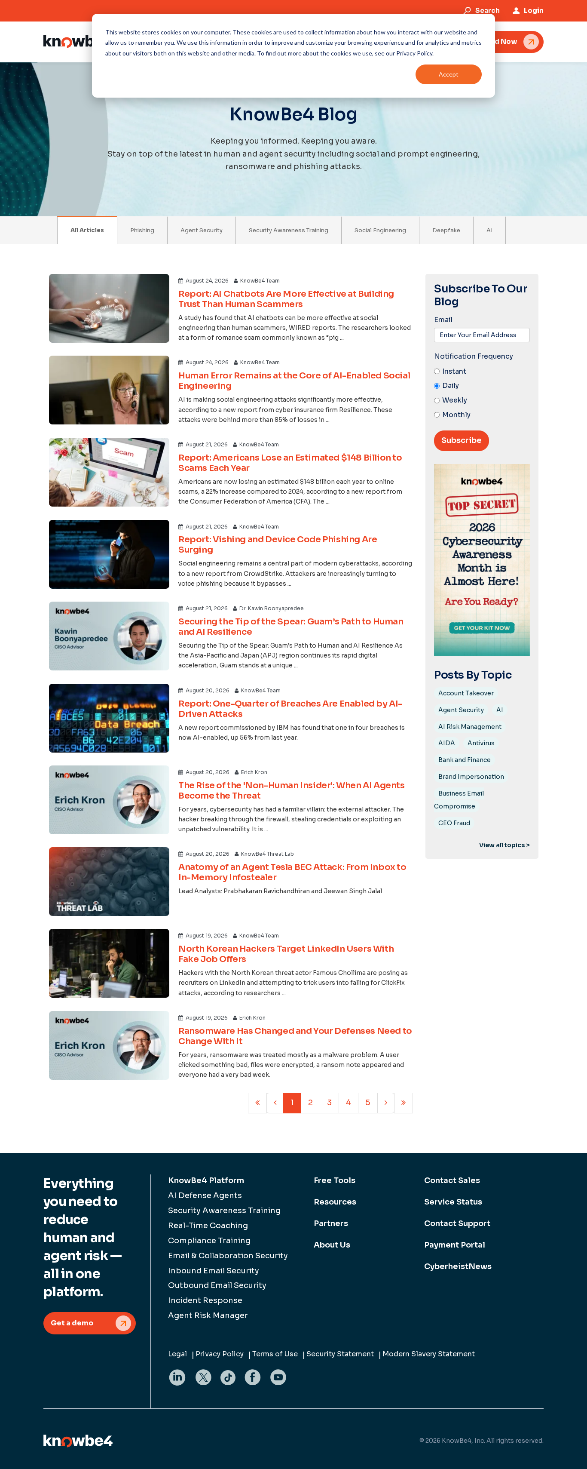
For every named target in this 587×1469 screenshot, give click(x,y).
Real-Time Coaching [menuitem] (208, 1225)
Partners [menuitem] (331, 1223)
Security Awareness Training (288, 230)
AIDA (446, 743)
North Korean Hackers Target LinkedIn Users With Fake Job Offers (286, 954)
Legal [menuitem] (177, 1353)
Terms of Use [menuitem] (275, 1353)
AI (489, 230)
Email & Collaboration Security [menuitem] (228, 1255)
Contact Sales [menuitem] (452, 1180)
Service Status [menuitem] (453, 1202)
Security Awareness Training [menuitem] (224, 1210)
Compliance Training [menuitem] (209, 1240)
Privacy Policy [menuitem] (220, 1353)
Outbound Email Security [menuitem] (217, 1285)
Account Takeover (466, 693)
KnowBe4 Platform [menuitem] (206, 1180)
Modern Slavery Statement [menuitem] (428, 1353)
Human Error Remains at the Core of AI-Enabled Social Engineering (294, 380)
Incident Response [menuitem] (205, 1300)
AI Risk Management (469, 727)
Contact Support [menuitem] (457, 1223)
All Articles (87, 230)
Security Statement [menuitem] (340, 1353)
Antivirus (481, 743)
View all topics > (504, 845)
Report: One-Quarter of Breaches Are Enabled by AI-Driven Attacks (290, 708)
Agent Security (201, 230)
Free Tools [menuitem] (334, 1180)
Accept (449, 74)
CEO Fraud (454, 823)
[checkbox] (482, 394)
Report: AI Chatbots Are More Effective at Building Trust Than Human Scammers (286, 299)
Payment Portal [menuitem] (454, 1245)
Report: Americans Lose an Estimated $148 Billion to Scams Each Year (290, 462)
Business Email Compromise (459, 800)
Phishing (142, 230)
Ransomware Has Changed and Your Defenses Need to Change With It (295, 1036)
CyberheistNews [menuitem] (458, 1266)
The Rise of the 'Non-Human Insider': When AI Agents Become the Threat (291, 790)
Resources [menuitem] (335, 1202)
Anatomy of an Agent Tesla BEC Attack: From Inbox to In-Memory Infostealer (292, 872)
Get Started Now (488, 41)
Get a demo (72, 1323)
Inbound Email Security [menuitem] (213, 1270)
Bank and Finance (464, 760)
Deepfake (446, 230)
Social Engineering (380, 230)
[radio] (482, 372)
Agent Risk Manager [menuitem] (208, 1315)
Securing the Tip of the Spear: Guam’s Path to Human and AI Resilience (291, 626)
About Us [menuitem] (332, 1245)
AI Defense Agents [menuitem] (205, 1195)
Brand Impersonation (471, 777)
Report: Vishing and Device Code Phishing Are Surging (277, 544)
